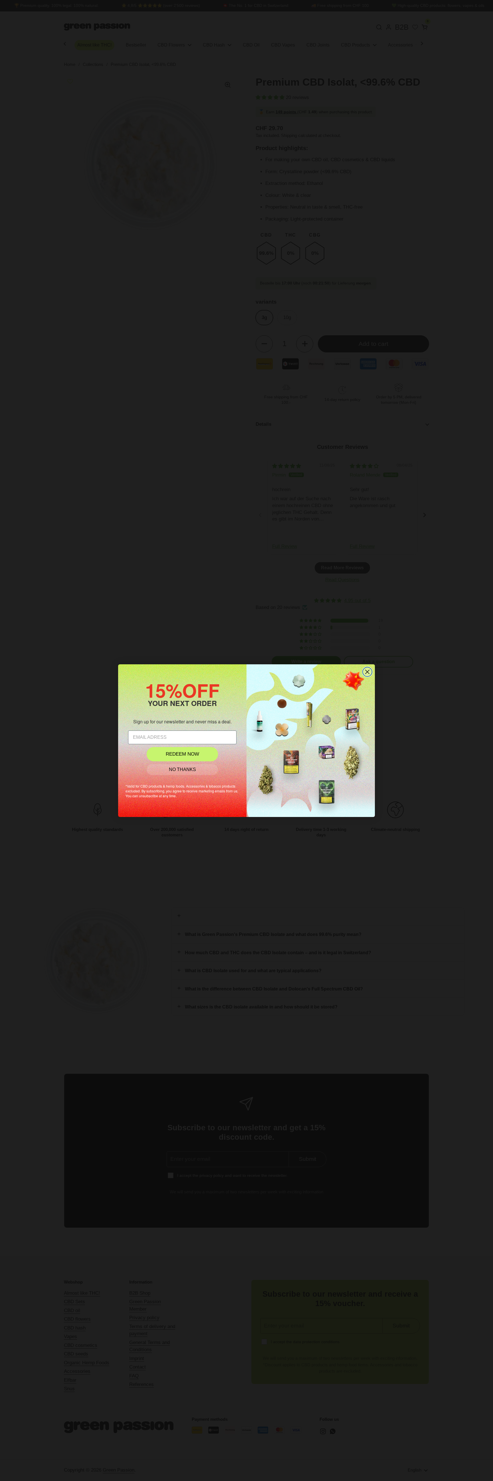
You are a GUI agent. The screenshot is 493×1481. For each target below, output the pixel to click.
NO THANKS (182, 769)
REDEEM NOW (182, 754)
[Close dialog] (367, 672)
